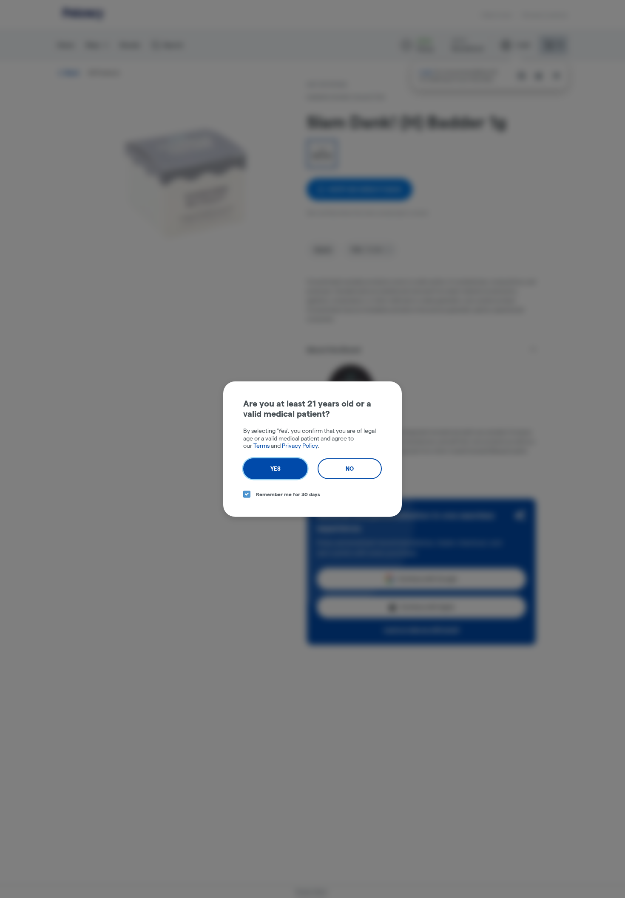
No (350, 468)
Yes (275, 468)
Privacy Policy (300, 445)
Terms (261, 445)
